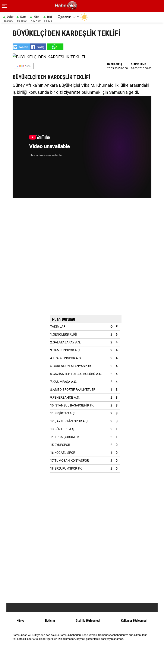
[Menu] (5, 6)
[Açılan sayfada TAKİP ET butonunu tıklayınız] (24, 66)
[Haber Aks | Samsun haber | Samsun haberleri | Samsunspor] (86, 6)
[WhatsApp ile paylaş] (54, 46)
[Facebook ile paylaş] (38, 46)
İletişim (50, 621)
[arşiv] (59, 17)
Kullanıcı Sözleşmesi (134, 621)
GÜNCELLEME (138, 64)
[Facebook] (76, 646)
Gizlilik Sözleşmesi (88, 621)
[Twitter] (87, 646)
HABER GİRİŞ (114, 64)
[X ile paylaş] (21, 46)
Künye (20, 621)
